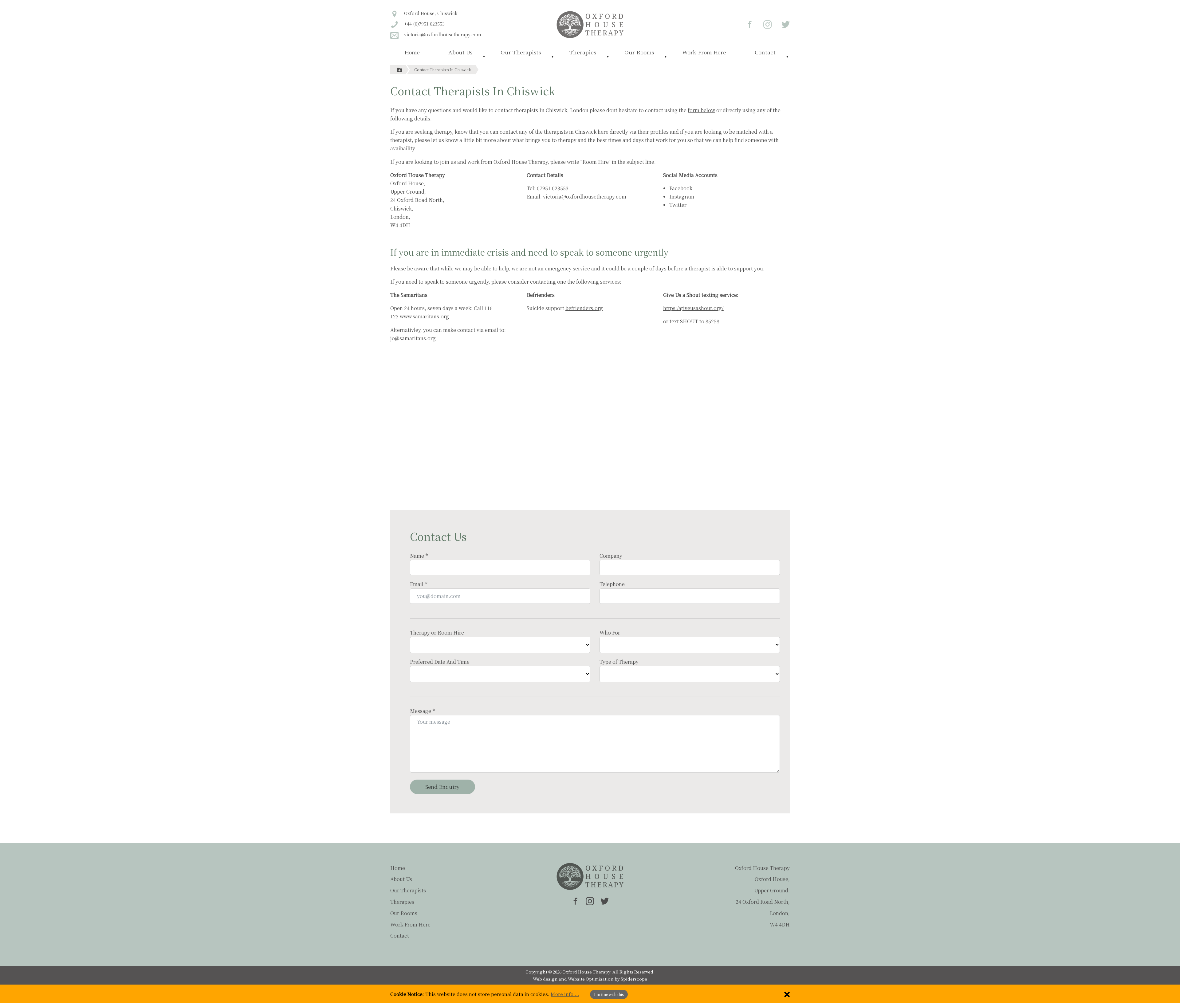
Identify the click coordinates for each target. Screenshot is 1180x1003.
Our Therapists (521, 52)
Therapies (582, 52)
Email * (418, 584)
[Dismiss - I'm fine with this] (787, 994)
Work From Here (704, 52)
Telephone (612, 584)
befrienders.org (584, 308)
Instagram (681, 196)
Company (611, 555)
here (603, 131)
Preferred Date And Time (440, 661)
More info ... (565, 993)
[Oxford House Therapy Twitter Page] (781, 24)
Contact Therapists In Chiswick (442, 69)
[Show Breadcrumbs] (399, 69)
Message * (422, 710)
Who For (610, 632)
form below (701, 110)
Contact (765, 52)
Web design (545, 979)
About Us (460, 52)
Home (412, 52)
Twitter (677, 204)
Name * (419, 555)
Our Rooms (639, 52)
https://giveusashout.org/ (693, 308)
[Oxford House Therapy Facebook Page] (746, 24)
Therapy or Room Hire (437, 632)
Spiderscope (634, 979)
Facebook (680, 188)
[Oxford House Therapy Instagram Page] (764, 24)
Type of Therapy (619, 661)
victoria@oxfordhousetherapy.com (584, 196)
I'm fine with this (609, 994)
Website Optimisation (591, 979)
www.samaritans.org (424, 316)
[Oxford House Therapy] (590, 24)
